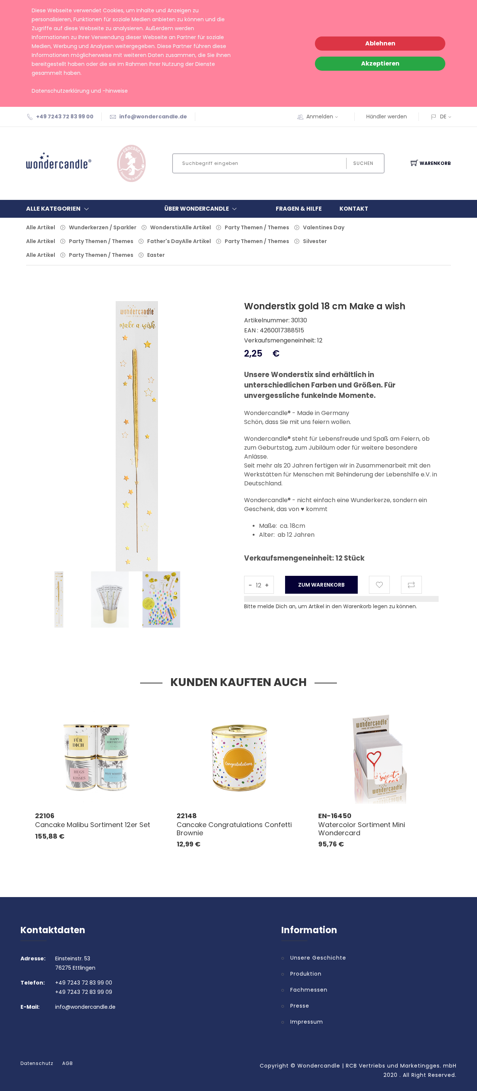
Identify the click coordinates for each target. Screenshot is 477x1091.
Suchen (363, 163)
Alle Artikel (40, 227)
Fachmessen (309, 989)
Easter (156, 255)
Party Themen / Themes (257, 227)
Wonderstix (166, 227)
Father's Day (164, 241)
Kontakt (353, 209)
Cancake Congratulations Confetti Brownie (234, 829)
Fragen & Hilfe (299, 209)
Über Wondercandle (196, 209)
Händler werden (386, 116)
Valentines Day (323, 227)
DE (443, 116)
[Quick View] (125, 787)
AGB (67, 1063)
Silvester (315, 241)
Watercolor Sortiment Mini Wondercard (361, 829)
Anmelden (319, 116)
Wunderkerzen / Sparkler (102, 227)
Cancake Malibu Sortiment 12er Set (92, 824)
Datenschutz (36, 1063)
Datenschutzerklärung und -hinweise (80, 91)
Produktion (306, 973)
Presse (299, 1005)
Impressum (306, 1021)
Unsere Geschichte (318, 957)
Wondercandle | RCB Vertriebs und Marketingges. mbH (377, 1065)
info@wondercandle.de (153, 116)
